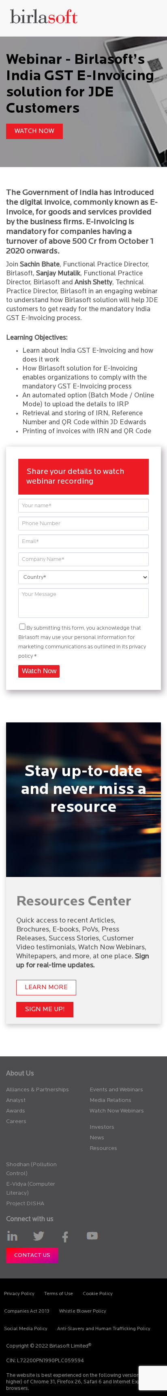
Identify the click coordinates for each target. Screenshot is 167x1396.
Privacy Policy (19, 1293)
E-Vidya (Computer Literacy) (30, 1188)
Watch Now (34, 131)
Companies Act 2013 (26, 1311)
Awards (15, 1111)
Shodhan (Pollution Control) (31, 1169)
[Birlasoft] (43, 18)
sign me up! (45, 1009)
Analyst (16, 1100)
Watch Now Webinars (117, 1111)
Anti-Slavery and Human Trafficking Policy (103, 1328)
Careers (16, 1122)
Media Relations (110, 1100)
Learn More (46, 987)
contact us (32, 1255)
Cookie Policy (98, 1293)
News (97, 1138)
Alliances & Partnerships (37, 1090)
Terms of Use (58, 1293)
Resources (103, 1148)
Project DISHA (25, 1204)
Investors (102, 1127)
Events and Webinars (116, 1090)
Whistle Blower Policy (82, 1311)
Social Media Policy (25, 1328)
